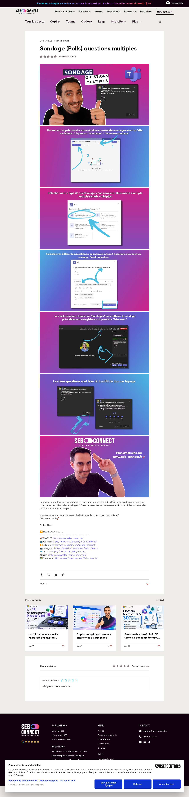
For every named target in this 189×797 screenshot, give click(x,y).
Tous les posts (34, 21)
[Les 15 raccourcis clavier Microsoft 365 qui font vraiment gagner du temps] (46, 617)
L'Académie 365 (59, 735)
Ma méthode (104, 739)
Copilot (55, 21)
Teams (70, 21)
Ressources (103, 744)
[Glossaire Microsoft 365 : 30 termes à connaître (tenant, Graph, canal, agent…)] (142, 617)
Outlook (86, 21)
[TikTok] (149, 742)
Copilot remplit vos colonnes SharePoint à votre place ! (94, 636)
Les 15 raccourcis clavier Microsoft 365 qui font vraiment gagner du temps (45, 636)
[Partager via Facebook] (41, 574)
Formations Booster (61, 739)
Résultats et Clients (107, 735)
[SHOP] (149, 3)
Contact (102, 748)
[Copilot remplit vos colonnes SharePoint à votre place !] (94, 617)
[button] (84, 11)
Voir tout (160, 600)
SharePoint (118, 21)
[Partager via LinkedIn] (55, 574)
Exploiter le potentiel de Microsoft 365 (69, 752)
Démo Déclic (58, 731)
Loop (101, 21)
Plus (135, 21)
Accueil (101, 731)
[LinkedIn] (144, 742)
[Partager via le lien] (63, 574)
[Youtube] (140, 742)
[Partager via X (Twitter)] (48, 574)
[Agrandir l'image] (94, 94)
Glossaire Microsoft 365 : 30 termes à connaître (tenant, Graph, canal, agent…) (141, 636)
